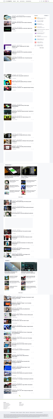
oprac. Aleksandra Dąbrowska (20, 15)
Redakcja (17, 412)
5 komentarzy (14, 84)
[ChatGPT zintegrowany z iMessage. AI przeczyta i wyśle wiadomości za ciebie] (7, 298)
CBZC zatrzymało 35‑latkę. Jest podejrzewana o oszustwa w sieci (21, 309)
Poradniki (20, 403)
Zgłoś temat (27, 412)
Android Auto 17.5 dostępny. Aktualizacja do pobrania (14, 276)
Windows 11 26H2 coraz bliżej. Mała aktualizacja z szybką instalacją (21, 147)
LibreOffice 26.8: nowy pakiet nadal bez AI (20, 75)
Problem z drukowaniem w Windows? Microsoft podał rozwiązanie (22, 141)
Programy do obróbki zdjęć (6, 403)
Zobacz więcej (20, 292)
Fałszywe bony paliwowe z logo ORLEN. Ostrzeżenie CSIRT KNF (30, 276)
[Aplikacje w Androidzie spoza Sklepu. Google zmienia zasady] (23, 187)
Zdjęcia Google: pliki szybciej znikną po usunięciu (21, 81)
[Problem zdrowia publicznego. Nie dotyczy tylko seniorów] (7, 202)
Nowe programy (5, 408)
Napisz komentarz (15, 119)
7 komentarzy (14, 78)
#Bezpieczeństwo (8, 164)
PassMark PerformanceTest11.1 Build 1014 (43, 29)
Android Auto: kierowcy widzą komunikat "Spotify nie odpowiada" (22, 112)
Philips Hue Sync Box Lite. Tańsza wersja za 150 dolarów (21, 117)
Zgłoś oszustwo (22, 1)
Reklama (24, 412)
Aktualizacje (46, 15)
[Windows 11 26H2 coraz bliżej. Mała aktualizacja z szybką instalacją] (7, 147)
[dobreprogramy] (9, 1)
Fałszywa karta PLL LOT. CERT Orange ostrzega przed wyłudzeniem (22, 391)
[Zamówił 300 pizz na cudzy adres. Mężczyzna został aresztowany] (7, 237)
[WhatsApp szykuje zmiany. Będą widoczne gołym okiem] (7, 356)
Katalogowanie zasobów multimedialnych (42, 36)
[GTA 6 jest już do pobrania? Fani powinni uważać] (7, 231)
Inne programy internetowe (40, 24)
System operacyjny (21, 405)
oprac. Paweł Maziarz (19, 253)
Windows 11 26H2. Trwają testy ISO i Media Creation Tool (20, 47)
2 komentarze (14, 48)
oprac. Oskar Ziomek (19, 27)
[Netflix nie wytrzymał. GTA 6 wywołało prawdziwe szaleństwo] (7, 52)
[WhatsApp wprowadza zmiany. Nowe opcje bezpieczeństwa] (7, 106)
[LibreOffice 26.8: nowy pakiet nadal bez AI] (7, 76)
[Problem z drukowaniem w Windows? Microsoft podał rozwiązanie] (7, 141)
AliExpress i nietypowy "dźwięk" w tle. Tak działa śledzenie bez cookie (21, 303)
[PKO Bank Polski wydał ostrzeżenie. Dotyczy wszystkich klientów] (23, 182)
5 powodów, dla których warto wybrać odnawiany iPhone (22, 23)
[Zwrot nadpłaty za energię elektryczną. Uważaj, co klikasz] (7, 135)
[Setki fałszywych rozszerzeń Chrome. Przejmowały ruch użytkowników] (7, 192)
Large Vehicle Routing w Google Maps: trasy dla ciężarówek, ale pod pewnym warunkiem (15, 282)
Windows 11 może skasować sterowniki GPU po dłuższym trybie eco (21, 362)
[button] (48, 1)
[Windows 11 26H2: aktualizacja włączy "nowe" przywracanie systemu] (7, 367)
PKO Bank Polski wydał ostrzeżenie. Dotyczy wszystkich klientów (31, 181)
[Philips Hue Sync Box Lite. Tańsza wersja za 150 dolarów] (7, 117)
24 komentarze (14, 143)
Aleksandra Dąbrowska (19, 200)
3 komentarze (14, 54)
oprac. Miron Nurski (19, 319)
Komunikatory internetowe (40, 39)
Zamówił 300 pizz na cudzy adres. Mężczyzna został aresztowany (22, 237)
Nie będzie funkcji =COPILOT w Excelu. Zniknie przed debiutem (22, 315)
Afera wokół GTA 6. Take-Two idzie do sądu (20, 320)
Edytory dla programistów (40, 33)
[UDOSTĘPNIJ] (33, 19)
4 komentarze (14, 113)
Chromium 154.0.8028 (40, 20)
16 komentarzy (14, 340)
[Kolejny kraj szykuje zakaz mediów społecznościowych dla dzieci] (7, 208)
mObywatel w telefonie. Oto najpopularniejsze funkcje (23, 87)
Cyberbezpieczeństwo (21, 404)
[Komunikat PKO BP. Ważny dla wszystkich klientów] (7, 373)
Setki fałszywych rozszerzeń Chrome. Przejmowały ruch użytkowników (15, 191)
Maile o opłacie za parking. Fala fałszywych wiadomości (30, 281)
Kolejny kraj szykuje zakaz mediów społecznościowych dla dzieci (23, 208)
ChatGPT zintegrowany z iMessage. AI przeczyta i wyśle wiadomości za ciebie (23, 298)
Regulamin (20, 412)
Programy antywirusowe (5, 406)
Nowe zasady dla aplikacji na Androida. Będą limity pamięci (22, 29)
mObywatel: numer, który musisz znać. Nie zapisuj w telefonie (31, 191)
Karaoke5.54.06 (39, 26)
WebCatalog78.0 (39, 23)
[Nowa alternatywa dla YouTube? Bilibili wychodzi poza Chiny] (7, 344)
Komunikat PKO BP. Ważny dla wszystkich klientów (22, 373)
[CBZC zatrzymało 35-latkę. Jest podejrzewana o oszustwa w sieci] (7, 187)
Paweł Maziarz (18, 241)
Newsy (18, 1)
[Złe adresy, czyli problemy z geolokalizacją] (7, 288)
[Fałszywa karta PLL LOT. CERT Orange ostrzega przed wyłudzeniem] (7, 391)
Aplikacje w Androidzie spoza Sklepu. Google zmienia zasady (31, 186)
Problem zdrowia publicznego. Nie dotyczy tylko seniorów (21, 202)
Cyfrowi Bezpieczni (28, 1)
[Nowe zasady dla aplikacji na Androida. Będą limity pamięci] (7, 29)
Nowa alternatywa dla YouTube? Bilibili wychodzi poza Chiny (21, 344)
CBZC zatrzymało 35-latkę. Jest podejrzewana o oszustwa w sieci (14, 186)
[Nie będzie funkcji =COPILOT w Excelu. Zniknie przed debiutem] (7, 315)
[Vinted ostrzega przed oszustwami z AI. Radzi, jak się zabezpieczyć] (7, 243)
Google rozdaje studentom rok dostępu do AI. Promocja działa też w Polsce (21, 255)
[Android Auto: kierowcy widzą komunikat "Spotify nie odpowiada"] (7, 112)
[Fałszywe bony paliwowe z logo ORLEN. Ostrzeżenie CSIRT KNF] (23, 278)
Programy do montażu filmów (6, 405)
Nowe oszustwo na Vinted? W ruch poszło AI (20, 349)
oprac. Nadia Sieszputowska (20, 206)
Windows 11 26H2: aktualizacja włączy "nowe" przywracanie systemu (21, 368)
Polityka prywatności (32, 412)
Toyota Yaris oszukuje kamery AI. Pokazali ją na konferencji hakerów (31, 287)
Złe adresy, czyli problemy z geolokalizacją (13, 287)
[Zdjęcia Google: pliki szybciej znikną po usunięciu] (7, 82)
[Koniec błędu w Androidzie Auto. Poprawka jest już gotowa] (7, 58)
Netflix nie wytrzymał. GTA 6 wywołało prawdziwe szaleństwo (22, 52)
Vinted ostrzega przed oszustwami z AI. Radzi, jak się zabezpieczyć (22, 243)
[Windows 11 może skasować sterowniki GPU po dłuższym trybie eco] (7, 362)
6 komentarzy (14, 311)
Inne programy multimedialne (40, 27)
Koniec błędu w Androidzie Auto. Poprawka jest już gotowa (22, 58)
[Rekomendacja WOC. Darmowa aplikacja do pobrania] (7, 182)
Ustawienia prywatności (39, 412)
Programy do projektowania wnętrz (6, 404)
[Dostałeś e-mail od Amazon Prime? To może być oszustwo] (7, 17)
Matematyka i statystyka (40, 45)
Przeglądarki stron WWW (40, 21)
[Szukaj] (39, 1)
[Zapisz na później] (31, 19)
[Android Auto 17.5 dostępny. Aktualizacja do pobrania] (7, 278)
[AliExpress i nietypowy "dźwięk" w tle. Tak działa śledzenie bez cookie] (7, 303)
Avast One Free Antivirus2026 (41, 18)
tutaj (17, 417)
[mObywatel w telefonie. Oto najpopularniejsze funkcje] (7, 88)
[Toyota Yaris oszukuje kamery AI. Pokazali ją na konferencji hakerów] (23, 288)
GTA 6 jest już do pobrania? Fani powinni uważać (21, 231)
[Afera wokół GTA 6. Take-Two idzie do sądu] (7, 321)
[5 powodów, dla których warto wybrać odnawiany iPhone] (7, 23)
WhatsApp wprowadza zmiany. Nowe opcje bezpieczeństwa (20, 106)
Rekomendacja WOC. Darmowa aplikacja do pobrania (14, 181)
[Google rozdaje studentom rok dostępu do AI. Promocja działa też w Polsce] (7, 255)
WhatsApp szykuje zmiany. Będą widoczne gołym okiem (20, 356)
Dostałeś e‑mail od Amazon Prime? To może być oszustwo (21, 17)
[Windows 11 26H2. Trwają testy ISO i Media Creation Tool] (7, 47)
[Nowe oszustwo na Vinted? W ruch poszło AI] (7, 350)
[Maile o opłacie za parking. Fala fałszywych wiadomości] (23, 283)
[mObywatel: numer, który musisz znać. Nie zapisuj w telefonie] (23, 192)
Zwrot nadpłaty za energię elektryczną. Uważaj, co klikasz (21, 135)
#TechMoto (7, 260)
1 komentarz (14, 19)
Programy (14, 1)
